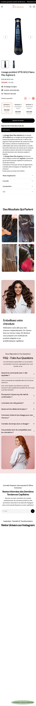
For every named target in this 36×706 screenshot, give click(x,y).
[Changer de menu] (2, 6)
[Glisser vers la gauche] (5, 37)
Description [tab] (6, 130)
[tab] (18, 175)
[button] (5, 79)
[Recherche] (30, 6)
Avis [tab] (4, 192)
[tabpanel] (18, 153)
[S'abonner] (33, 511)
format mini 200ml (18, 171)
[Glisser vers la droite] (30, 37)
